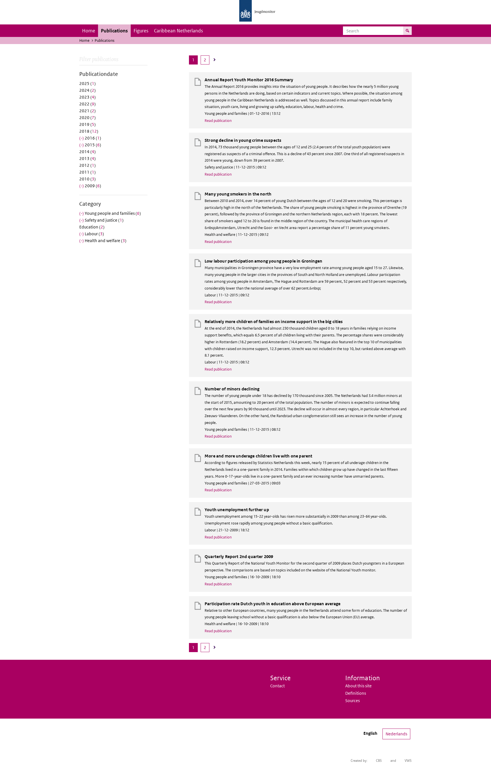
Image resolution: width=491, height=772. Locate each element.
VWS (408, 760)
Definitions (355, 693)
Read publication (218, 120)
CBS (379, 760)
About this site (358, 685)
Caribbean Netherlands (178, 31)
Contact (277, 685)
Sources (352, 700)
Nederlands (396, 733)
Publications (114, 31)
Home (88, 31)
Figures (141, 31)
